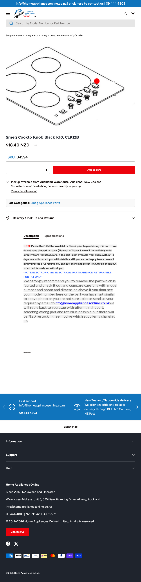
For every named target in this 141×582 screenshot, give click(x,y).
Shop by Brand (14, 35)
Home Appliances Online (26, 573)
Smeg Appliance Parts (45, 203)
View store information (24, 191)
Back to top (70, 426)
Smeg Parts (31, 35)
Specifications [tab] (54, 236)
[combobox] (70, 23)
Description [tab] (31, 236)
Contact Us (17, 531)
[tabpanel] (71, 312)
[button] (133, 13)
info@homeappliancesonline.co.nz (42, 405)
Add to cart (94, 169)
